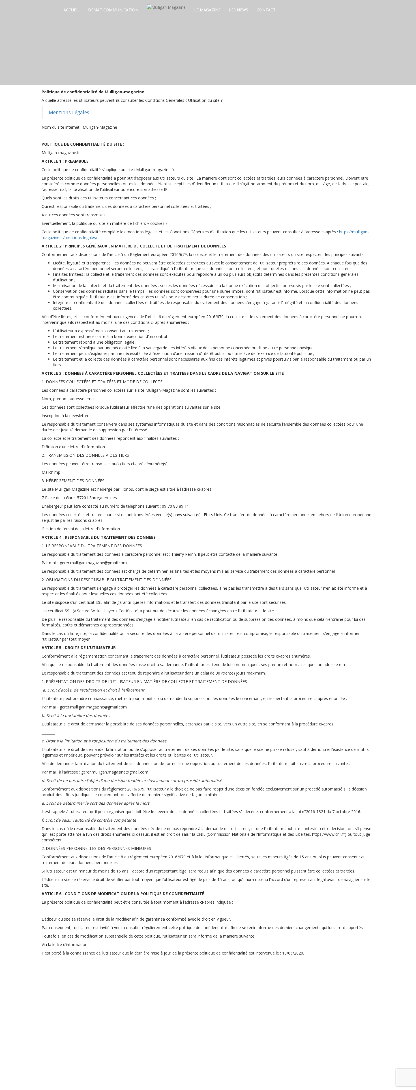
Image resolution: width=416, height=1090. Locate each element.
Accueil (71, 9)
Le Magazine (207, 9)
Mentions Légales (69, 112)
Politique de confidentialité (262, 1075)
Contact (266, 9)
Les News (238, 9)
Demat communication (113, 9)
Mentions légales (219, 1075)
